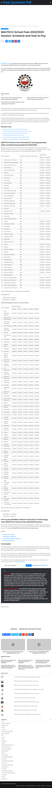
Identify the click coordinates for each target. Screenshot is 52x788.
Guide (3, 739)
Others (3, 752)
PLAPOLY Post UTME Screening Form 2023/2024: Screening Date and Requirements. (42, 661)
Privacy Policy (22, 785)
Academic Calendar (6, 723)
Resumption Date (5, 766)
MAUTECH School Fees (6, 63)
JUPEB (3, 743)
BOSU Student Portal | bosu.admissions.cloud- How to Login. (26, 685)
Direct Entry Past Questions (7, 731)
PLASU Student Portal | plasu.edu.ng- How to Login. (24, 697)
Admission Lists (5, 725)
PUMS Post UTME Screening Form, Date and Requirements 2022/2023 (8, 661)
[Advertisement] (26, 15)
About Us (39, 785)
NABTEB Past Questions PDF (8, 745)
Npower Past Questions (6, 749)
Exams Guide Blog (5, 733)
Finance (3, 737)
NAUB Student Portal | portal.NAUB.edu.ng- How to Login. (25, 705)
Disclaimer (49, 785)
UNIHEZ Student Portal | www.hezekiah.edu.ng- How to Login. (26, 701)
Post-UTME (4, 758)
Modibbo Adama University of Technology (30, 629)
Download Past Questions (31, 785)
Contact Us (43, 785)
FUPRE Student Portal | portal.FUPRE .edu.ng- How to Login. (26, 681)
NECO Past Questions (6, 747)
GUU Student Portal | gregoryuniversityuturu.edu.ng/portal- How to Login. (29, 689)
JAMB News (4, 741)
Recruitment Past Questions (7, 764)
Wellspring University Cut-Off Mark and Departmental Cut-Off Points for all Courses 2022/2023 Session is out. (26, 667)
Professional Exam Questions (8, 760)
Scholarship (4, 768)
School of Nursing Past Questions (8, 772)
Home (3, 26)
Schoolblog (7, 26)
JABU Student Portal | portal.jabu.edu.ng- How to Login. (25, 710)
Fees (2, 28)
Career (3, 727)
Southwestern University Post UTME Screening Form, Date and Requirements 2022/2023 (8, 667)
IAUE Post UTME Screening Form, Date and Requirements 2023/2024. (25, 661)
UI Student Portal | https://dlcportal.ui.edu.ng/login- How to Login (27, 676)
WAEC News (4, 778)
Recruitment (4, 762)
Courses (3, 729)
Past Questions (5, 754)
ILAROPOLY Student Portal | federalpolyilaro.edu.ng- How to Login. (27, 714)
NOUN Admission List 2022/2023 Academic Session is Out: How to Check (43, 667)
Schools (3, 776)
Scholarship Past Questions (7, 770)
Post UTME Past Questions (7, 756)
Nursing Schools (5, 751)
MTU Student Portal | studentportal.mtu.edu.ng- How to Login (26, 693)
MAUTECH (14, 629)
